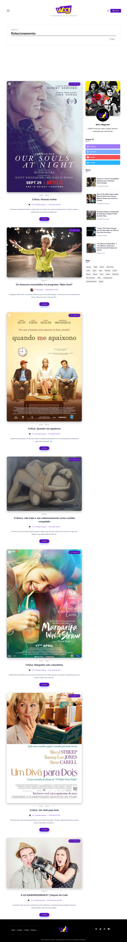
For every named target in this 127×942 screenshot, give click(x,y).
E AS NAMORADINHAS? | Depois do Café (44, 846)
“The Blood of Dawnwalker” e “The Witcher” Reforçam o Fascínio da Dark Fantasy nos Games (107, 198)
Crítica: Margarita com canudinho (44, 616)
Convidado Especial (40, 155)
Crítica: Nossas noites (44, 150)
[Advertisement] (63, 14)
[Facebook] (103, 103)
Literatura (44, 465)
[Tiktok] (100, 880)
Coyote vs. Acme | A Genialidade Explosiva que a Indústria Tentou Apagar (108, 132)
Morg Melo (40, 241)
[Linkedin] (103, 114)
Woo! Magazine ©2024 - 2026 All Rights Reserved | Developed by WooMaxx (63, 891)
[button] (63, 894)
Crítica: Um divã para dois (44, 761)
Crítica (41, 146)
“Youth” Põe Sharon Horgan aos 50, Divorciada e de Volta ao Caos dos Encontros (108, 181)
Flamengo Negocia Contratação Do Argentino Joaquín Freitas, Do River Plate (108, 165)
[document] (63, 917)
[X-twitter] (104, 880)
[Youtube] (103, 108)
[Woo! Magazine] (63, 880)
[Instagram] (103, 97)
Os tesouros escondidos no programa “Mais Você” (44, 235)
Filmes (47, 146)
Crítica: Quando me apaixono (44, 379)
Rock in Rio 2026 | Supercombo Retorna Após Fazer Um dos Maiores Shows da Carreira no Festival (107, 148)
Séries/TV (44, 231)
